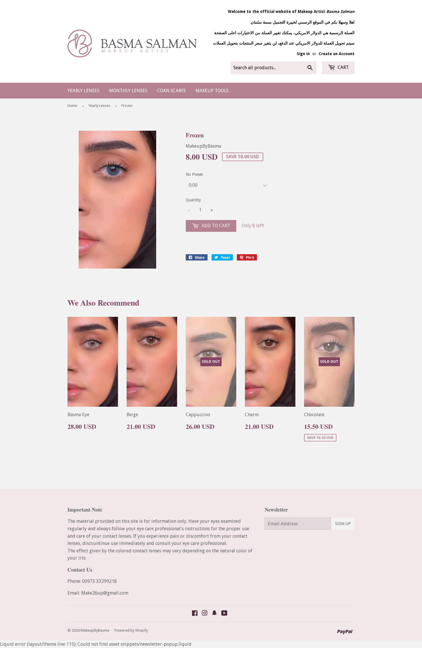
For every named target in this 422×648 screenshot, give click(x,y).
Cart (342, 67)
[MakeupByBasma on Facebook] (195, 613)
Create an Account (337, 53)
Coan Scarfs (171, 90)
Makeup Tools (212, 90)
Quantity (193, 200)
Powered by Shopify (131, 630)
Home (72, 105)
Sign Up (343, 523)
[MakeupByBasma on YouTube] (224, 613)
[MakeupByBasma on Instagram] (205, 613)
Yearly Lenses (83, 90)
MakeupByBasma (95, 630)
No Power (194, 174)
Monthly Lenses (128, 90)
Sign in (303, 53)
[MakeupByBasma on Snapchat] (214, 613)
